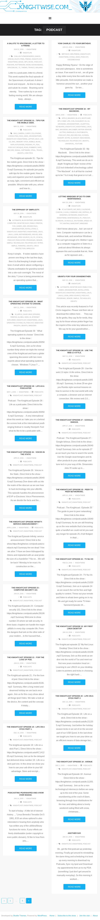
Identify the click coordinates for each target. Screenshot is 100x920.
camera (21, 133)
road (26, 147)
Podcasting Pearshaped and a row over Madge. (26, 794)
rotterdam (20, 65)
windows (84, 223)
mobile (32, 142)
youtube (78, 144)
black (78, 118)
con (72, 121)
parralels (71, 132)
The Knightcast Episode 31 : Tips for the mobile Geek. (25, 121)
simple (10, 243)
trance (31, 67)
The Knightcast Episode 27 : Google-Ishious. (74, 421)
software (25, 150)
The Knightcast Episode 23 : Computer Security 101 (25, 589)
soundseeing (37, 65)
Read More (25, 107)
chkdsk (59, 212)
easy (27, 223)
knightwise (31, 49)
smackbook (85, 138)
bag (15, 133)
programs (30, 240)
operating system (15, 323)
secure (10, 150)
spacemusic (12, 67)
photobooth (82, 132)
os (31, 237)
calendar (85, 209)
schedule (68, 221)
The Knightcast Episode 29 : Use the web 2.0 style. (74, 351)
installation (30, 229)
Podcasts (87, 115)
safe (39, 147)
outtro (62, 132)
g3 (86, 121)
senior (39, 240)
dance (37, 56)
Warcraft (74, 223)
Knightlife (27, 53)
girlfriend (75, 54)
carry (27, 133)
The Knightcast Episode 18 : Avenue (74, 762)
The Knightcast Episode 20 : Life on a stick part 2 (74, 697)
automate (68, 209)
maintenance (73, 218)
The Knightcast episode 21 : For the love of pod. (25, 658)
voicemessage (73, 60)
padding (28, 145)
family (32, 223)
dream (11, 59)
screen (85, 135)
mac (57, 130)
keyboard (60, 127)
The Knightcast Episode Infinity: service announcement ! (25, 523)
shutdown (78, 221)
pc (34, 145)
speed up (88, 221)
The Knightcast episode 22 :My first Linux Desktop (74, 627)
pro (68, 135)
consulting (13, 136)
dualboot (79, 121)
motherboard (25, 234)
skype (67, 138)
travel (39, 150)
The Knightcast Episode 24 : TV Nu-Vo (74, 559)
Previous (4, 901)
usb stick (29, 153)
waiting (66, 223)
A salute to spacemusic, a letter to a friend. (25, 44)
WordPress (42, 916)
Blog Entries (27, 220)
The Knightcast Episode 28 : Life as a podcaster (25, 387)
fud (14, 226)
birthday (65, 54)
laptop (31, 139)
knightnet (22, 232)
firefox (39, 223)
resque (19, 147)
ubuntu (85, 141)
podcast (38, 62)
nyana (72, 57)
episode (36, 314)
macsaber (73, 130)
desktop (20, 223)
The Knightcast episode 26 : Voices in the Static (26, 453)
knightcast (37, 59)
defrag (85, 212)
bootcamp (86, 118)
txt (61, 223)
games (19, 226)
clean (66, 212)
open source (24, 237)
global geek (23, 317)
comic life (65, 121)
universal (69, 144)
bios (79, 209)
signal (17, 150)
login (15, 234)
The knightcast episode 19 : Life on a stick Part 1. (26, 728)
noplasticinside (17, 145)
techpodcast (75, 141)
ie (30, 317)
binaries (71, 118)
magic (21, 62)
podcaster (21, 240)
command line (75, 212)
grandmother (73, 124)
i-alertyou (84, 124)
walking (39, 67)
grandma (62, 124)
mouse (35, 234)
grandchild (32, 226)
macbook (64, 130)
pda (37, 145)
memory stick (22, 142)
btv (59, 121)
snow (28, 65)
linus (40, 232)
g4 (88, 121)
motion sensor (84, 130)
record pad (76, 135)
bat (74, 209)
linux (89, 127)
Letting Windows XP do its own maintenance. (74, 197)
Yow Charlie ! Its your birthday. (74, 43)
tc (19, 67)
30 (16, 314)
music (30, 62)
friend (28, 59)
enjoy (16, 59)
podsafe (10, 65)
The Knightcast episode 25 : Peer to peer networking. (74, 490)
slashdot (75, 138)
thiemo (24, 67)
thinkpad (22, 246)
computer (11, 223)
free (22, 59)
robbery (33, 147)
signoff (60, 138)
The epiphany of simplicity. (25, 210)
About (95, 916)
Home (51, 916)
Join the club (84, 916)
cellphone (36, 133)
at (63, 209)
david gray (27, 314)
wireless (30, 248)
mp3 (26, 62)
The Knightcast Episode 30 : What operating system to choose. (26, 302)
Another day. (74, 833)
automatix (16, 220)
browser (38, 220)
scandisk (59, 221)
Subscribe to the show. (67, 916)
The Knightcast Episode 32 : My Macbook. (74, 110)
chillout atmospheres (24, 56)
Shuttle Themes (19, 916)
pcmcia (39, 237)
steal (33, 150)
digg (21, 136)
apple (64, 118)
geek (26, 136)
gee (24, 226)
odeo (78, 57)
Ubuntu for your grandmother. (74, 276)
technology (63, 141)
